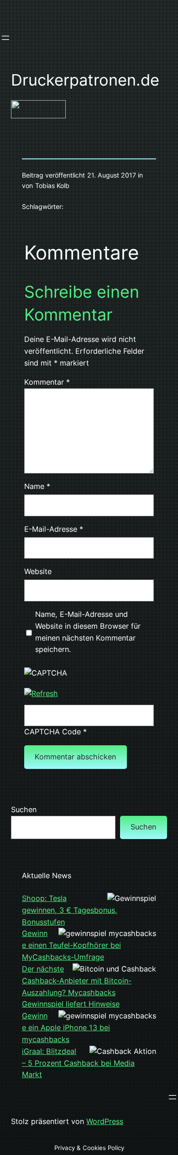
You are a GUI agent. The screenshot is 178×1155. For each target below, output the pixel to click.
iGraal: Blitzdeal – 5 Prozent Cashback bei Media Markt (78, 1063)
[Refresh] (41, 693)
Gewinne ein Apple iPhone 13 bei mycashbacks (66, 1027)
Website (38, 571)
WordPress (104, 1121)
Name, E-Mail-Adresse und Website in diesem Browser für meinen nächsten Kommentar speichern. (88, 632)
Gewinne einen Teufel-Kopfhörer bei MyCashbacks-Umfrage (71, 945)
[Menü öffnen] (5, 37)
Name (37, 486)
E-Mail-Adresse (53, 529)
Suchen (24, 809)
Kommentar (47, 382)
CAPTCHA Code (52, 731)
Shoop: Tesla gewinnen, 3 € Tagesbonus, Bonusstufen (69, 910)
